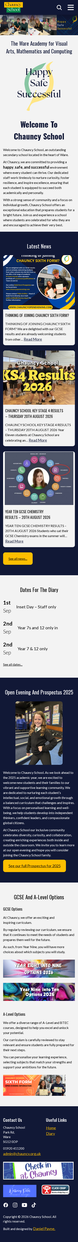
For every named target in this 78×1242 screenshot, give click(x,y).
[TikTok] (33, 1205)
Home (51, 1128)
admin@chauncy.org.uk (22, 1153)
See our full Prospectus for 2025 (35, 865)
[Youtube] (24, 1205)
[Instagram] (15, 1205)
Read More (33, 339)
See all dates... (12, 664)
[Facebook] (5, 1205)
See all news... (18, 559)
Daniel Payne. (44, 1228)
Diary (50, 1133)
